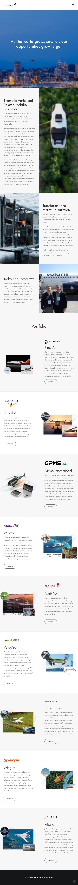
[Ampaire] (11, 403)
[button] (73, 5)
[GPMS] (11, 525)
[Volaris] (55, 463)
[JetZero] (59, 817)
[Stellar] (11, 640)
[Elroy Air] (52, 342)
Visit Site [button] (51, 382)
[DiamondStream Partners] (10, 5)
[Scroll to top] (74, 881)
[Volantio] (52, 585)
